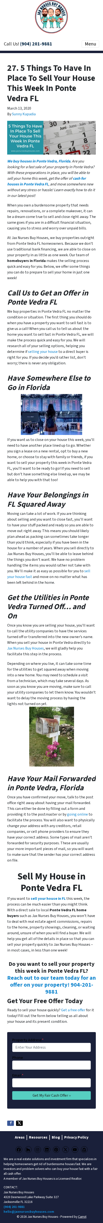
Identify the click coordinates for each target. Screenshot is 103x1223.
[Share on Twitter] (19, 1123)
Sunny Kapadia (24, 114)
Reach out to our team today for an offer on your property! (51, 981)
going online (77, 814)
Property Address (28, 1040)
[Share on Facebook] (10, 1123)
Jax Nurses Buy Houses (25, 648)
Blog (56, 1137)
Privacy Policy (76, 1137)
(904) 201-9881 (36, 44)
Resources (38, 1137)
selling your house (43, 351)
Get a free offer (73, 1010)
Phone (17, 1057)
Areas (20, 1137)
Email (17, 1075)
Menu (90, 44)
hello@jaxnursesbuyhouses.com (29, 1211)
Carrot (82, 1216)
